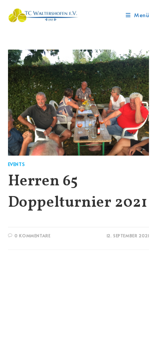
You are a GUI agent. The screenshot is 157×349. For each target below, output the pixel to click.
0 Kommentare (32, 235)
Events (16, 164)
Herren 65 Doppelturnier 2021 (77, 192)
